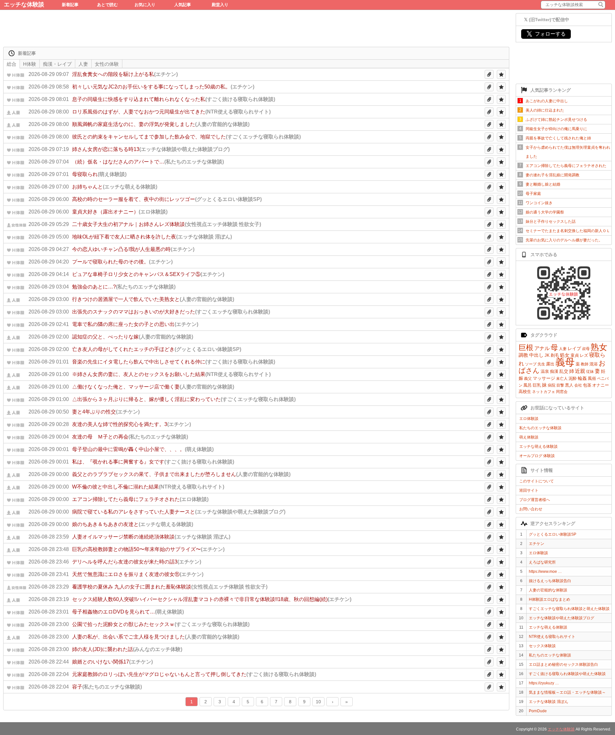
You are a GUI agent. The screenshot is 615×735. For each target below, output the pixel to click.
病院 (551, 385)
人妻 (563, 349)
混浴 (593, 364)
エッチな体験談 (24, 4)
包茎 (587, 385)
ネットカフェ (543, 391)
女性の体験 (107, 64)
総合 (11, 64)
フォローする (546, 33)
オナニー (600, 385)
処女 (565, 355)
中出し (536, 355)
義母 (565, 362)
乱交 (563, 371)
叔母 (586, 349)
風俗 (592, 378)
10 (318, 701)
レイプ (574, 348)
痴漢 (554, 371)
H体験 (29, 64)
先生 (541, 364)
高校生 (525, 391)
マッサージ (544, 378)
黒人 (569, 385)
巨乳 (537, 385)
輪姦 (582, 378)
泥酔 (573, 378)
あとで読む (107, 4)
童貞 (574, 355)
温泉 (545, 371)
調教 (523, 355)
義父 (528, 378)
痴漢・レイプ (57, 64)
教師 (584, 364)
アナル (542, 348)
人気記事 (182, 4)
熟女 (599, 347)
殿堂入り (220, 4)
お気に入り (145, 4)
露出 (550, 364)
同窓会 (562, 391)
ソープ (531, 364)
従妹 (590, 371)
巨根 (526, 347)
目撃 (560, 385)
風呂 (527, 385)
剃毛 (555, 355)
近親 (580, 371)
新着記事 (70, 4)
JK (547, 355)
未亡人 (562, 378)
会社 (578, 385)
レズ (584, 355)
